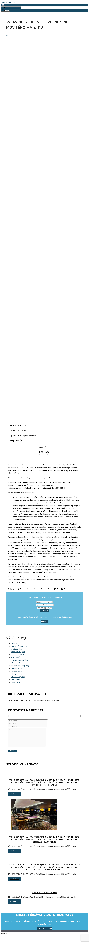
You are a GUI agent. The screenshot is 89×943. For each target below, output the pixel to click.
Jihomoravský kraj (18, 651)
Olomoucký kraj (17, 668)
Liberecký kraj (16, 663)
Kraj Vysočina (16, 657)
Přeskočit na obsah (9, 2)
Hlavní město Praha (19, 646)
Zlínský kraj (15, 682)
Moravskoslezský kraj (20, 665)
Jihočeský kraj (16, 649)
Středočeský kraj (18, 676)
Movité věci (44, 447)
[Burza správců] (11, 5)
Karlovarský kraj (17, 654)
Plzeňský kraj (16, 674)
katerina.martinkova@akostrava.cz (22, 488)
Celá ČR (14, 643)
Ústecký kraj (16, 679)
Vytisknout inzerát (13, 36)
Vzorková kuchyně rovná (44, 893)
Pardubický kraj (17, 671)
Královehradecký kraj (19, 660)
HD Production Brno (40, 931)
